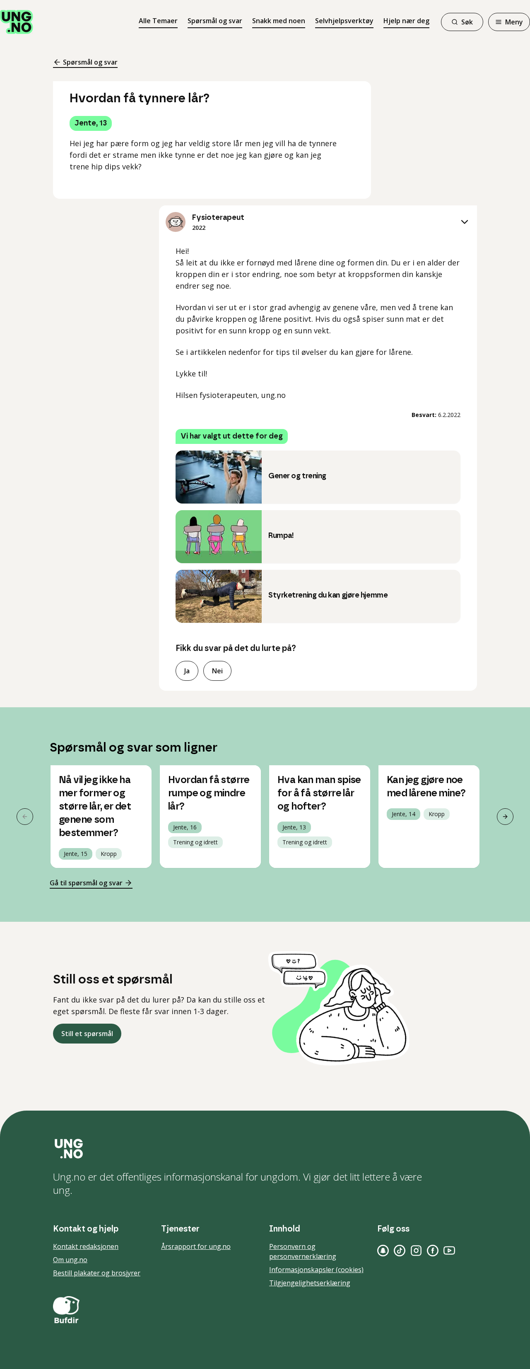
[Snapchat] (383, 1250)
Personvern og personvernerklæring (302, 1251)
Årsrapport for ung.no (196, 1246)
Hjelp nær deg (406, 20)
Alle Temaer (158, 20)
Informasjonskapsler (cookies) (316, 1269)
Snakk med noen (278, 20)
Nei (217, 670)
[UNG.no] (265, 1148)
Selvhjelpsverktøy (344, 20)
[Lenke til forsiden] (16, 22)
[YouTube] (449, 1250)
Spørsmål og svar (215, 20)
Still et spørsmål (87, 1033)
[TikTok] (399, 1250)
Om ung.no (70, 1259)
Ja (187, 670)
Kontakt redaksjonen (85, 1246)
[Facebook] (432, 1250)
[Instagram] (416, 1250)
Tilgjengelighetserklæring (309, 1282)
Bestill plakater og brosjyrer (96, 1272)
